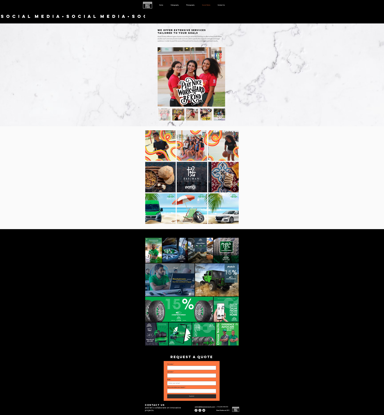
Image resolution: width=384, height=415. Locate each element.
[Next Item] (221, 77)
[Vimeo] (203, 410)
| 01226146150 (211, 407)
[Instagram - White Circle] (199, 410)
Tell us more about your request (176, 387)
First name (170, 364)
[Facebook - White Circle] (196, 410)
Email (169, 379)
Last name (170, 372)
